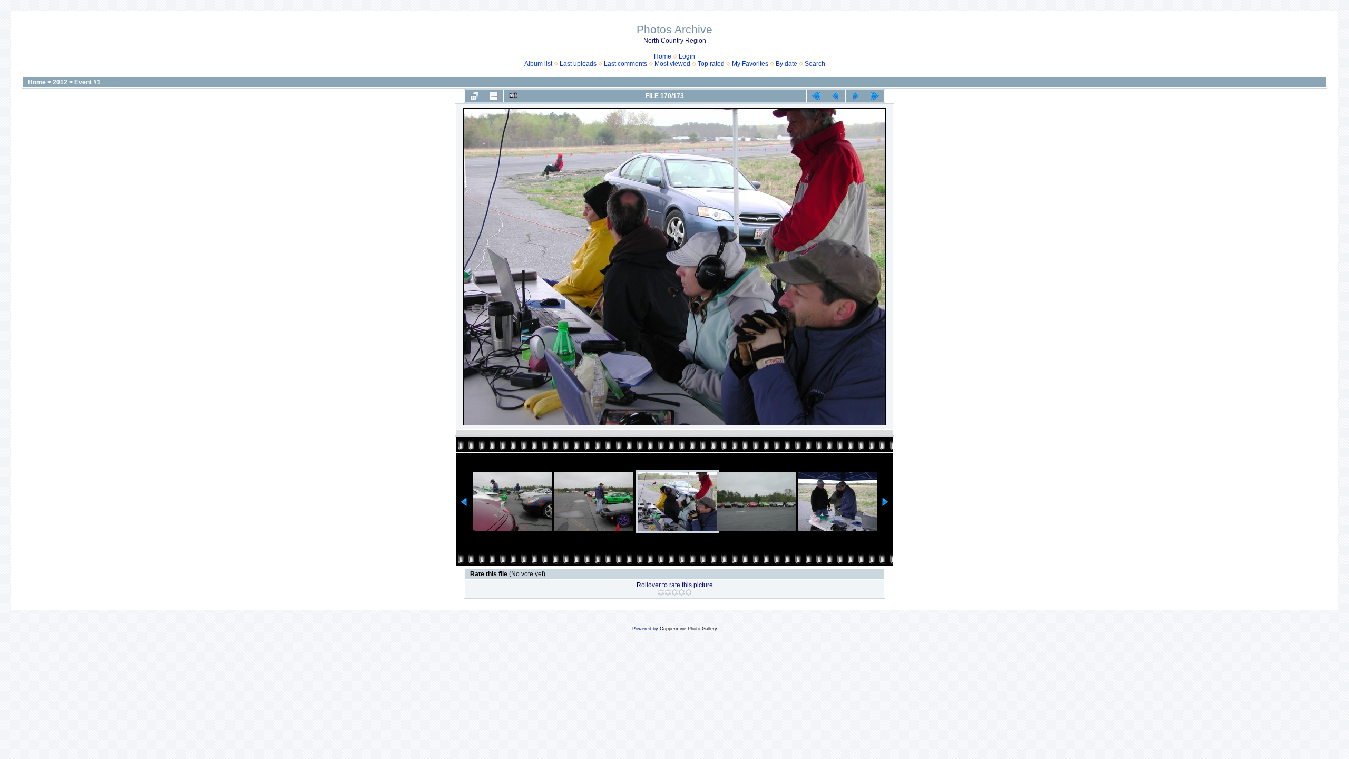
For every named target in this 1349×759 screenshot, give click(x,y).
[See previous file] (835, 96)
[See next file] (855, 96)
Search (815, 63)
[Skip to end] (874, 96)
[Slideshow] (513, 96)
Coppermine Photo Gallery (688, 628)
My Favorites (750, 63)
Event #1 (87, 82)
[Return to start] (816, 96)
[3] (674, 592)
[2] (667, 592)
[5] (688, 592)
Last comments (625, 63)
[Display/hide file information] (493, 96)
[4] (681, 592)
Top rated (711, 63)
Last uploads (578, 63)
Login (687, 56)
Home (662, 56)
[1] (661, 592)
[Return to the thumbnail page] (474, 96)
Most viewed (672, 63)
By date (786, 63)
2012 (60, 82)
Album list (538, 63)
